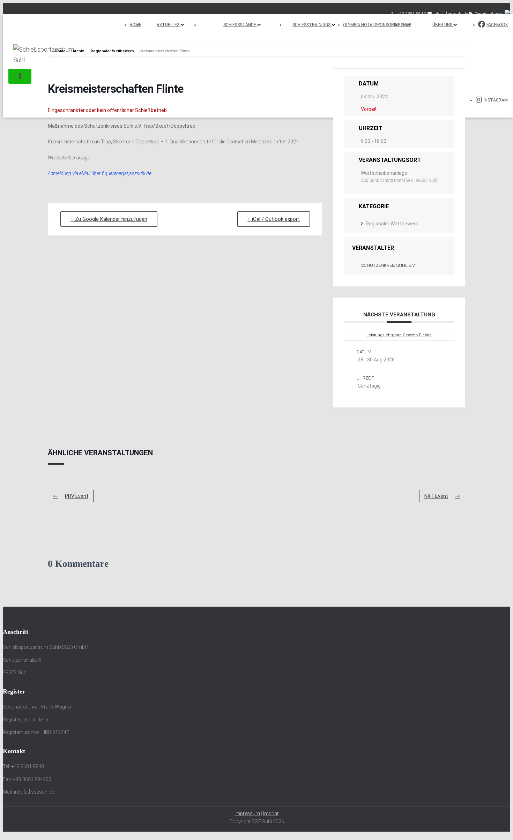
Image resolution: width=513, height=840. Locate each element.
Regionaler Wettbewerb (112, 51)
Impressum (247, 813)
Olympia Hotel (359, 24)
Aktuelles (168, 24)
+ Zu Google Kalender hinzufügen (108, 219)
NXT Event (436, 496)
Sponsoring (388, 24)
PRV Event (76, 496)
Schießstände (240, 24)
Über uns (442, 24)
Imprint (270, 813)
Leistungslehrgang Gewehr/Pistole (399, 335)
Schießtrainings (312, 24)
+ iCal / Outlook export (273, 219)
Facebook (497, 24)
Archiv (78, 51)
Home (135, 24)
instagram (496, 100)
